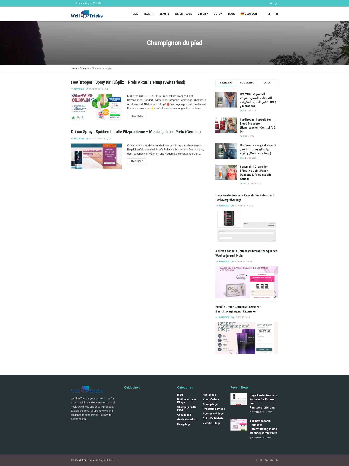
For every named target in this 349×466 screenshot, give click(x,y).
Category (84, 68)
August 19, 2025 (241, 317)
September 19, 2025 (243, 206)
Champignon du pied (102, 68)
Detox (218, 13)
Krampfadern (211, 399)
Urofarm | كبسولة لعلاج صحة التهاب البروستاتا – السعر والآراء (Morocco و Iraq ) (258, 149)
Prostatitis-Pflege (214, 408)
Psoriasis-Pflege (213, 413)
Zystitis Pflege (211, 423)
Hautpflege (209, 394)
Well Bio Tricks (86, 460)
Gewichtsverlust (187, 419)
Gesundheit (184, 414)
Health (149, 13)
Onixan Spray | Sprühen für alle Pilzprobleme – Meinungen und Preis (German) (136, 131)
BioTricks (79, 89)
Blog (231, 13)
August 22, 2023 (96, 139)
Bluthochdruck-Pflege (186, 401)
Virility (203, 13)
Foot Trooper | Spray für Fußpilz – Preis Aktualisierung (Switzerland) (128, 82)
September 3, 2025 (242, 261)
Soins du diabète (213, 418)
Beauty (164, 13)
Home (134, 13)
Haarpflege (183, 424)
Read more (137, 116)
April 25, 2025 (95, 89)
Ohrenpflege (210, 404)
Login (275, 3)
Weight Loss (183, 13)
